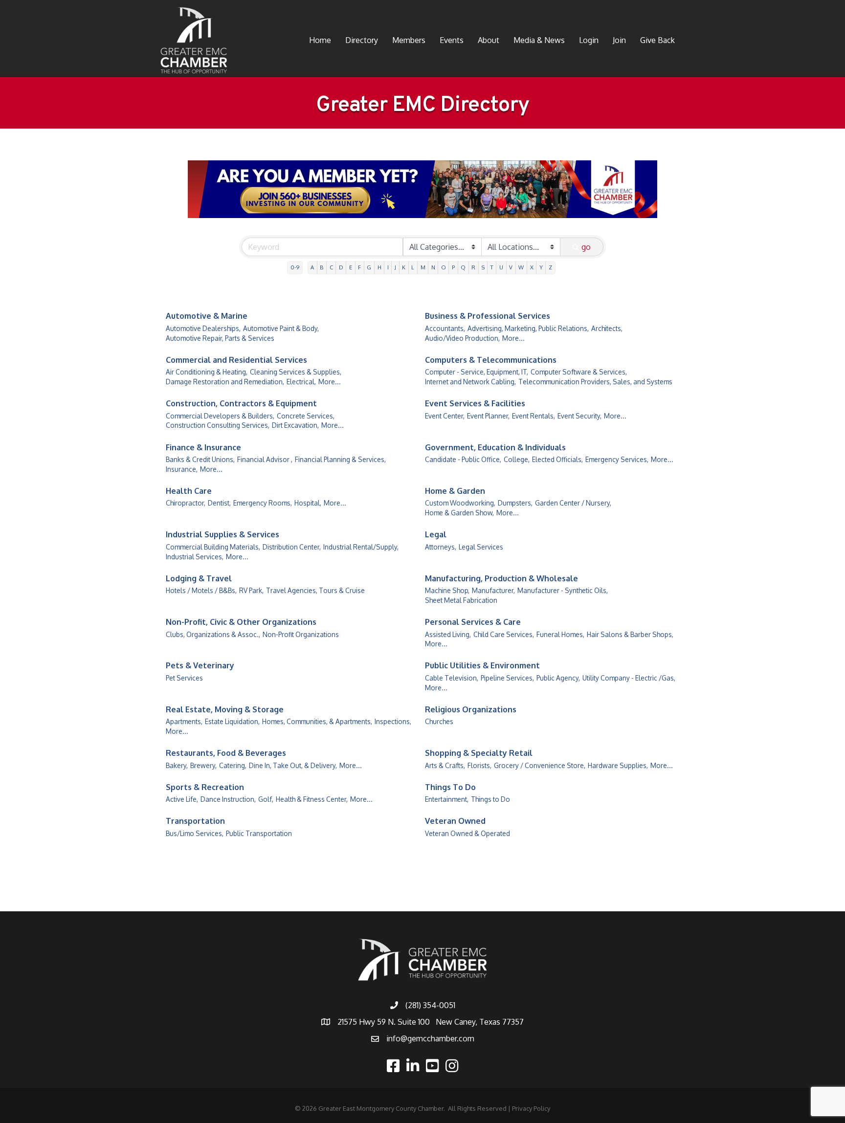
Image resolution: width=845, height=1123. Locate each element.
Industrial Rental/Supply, (361, 547)
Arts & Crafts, (445, 765)
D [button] (341, 267)
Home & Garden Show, (459, 512)
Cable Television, (451, 678)
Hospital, (307, 503)
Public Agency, (558, 678)
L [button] (412, 267)
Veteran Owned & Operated (467, 833)
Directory (361, 40)
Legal (435, 534)
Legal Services (481, 547)
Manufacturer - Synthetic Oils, (562, 590)
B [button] (321, 267)
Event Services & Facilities (475, 403)
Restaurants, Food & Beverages (226, 753)
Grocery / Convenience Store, (539, 765)
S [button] (483, 267)
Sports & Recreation (205, 787)
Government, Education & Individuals (495, 447)
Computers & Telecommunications (490, 360)
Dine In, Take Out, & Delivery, (293, 765)
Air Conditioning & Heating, (206, 372)
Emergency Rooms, (262, 503)
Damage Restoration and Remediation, (225, 381)
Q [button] (463, 267)
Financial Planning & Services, (340, 459)
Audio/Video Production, (462, 338)
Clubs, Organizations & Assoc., (213, 634)
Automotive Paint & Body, (281, 328)
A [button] (312, 267)
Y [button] (541, 267)
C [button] (331, 267)
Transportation (195, 821)
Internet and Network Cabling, (470, 381)
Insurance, (182, 469)
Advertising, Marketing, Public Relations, (528, 328)
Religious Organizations (470, 709)
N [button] (433, 267)
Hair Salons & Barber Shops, (630, 634)
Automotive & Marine (206, 316)
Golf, (265, 799)
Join (619, 40)
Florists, (479, 765)
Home (320, 40)
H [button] (379, 267)
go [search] (586, 247)
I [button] (388, 267)
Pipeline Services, (507, 678)
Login (589, 40)
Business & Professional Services (487, 316)
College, (517, 459)
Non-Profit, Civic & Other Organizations (241, 622)
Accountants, (445, 328)
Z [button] (550, 267)
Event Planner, (488, 416)
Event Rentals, (533, 416)
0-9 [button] (294, 267)
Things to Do (490, 799)
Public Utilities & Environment (482, 665)
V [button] (510, 267)
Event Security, (579, 416)
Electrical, (301, 381)
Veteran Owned (455, 821)
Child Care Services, (503, 634)
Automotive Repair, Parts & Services (220, 338)
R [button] (473, 267)
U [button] (501, 267)
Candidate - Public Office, (463, 459)
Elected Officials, (557, 459)
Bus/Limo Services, (194, 833)
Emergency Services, (616, 459)
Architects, (607, 328)
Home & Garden (455, 491)
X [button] (532, 267)
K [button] (403, 267)
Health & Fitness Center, (312, 799)
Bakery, (177, 765)
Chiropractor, (185, 503)
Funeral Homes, (560, 634)
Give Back (657, 40)
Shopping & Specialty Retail (479, 753)
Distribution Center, (292, 547)
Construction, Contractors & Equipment (241, 403)
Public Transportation (259, 833)
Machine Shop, (447, 590)
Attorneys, (440, 547)
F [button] (359, 267)
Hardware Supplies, (618, 765)
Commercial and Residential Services (236, 360)
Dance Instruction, (228, 799)
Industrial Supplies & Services (222, 534)
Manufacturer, (493, 590)
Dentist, (219, 503)
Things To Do (450, 787)
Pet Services (184, 678)
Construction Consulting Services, (217, 425)
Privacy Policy (531, 1108)
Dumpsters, (515, 503)
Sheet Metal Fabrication (461, 600)
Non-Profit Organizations (301, 634)
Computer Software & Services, (579, 372)
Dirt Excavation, (295, 425)
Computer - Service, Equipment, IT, (476, 372)
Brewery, (203, 765)
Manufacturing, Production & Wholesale (501, 578)
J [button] (395, 267)
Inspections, (393, 721)
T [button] (491, 267)
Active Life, (182, 799)
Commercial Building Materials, (213, 547)
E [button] (350, 267)
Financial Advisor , (264, 459)
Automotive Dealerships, (203, 328)
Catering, (232, 765)
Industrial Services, (194, 556)
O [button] (443, 267)
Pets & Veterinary (200, 665)
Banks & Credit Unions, (200, 459)
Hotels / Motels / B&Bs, (201, 590)
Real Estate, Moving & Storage (225, 709)
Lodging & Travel (199, 578)
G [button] (369, 267)
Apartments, (184, 721)
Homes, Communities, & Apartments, (317, 721)
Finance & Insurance (203, 447)
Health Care (189, 491)
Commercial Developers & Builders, (220, 416)
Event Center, (445, 416)
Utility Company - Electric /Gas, (628, 678)
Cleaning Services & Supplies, (295, 372)
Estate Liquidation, (232, 721)
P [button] (453, 267)
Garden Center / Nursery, (573, 503)
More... (513, 338)
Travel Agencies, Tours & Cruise (315, 590)
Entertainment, (446, 799)
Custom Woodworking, (460, 503)
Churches (439, 721)
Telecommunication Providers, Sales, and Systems (595, 381)
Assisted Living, (448, 634)
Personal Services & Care (473, 622)
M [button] (423, 267)
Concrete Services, (305, 416)
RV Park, (251, 590)
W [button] (521, 267)
